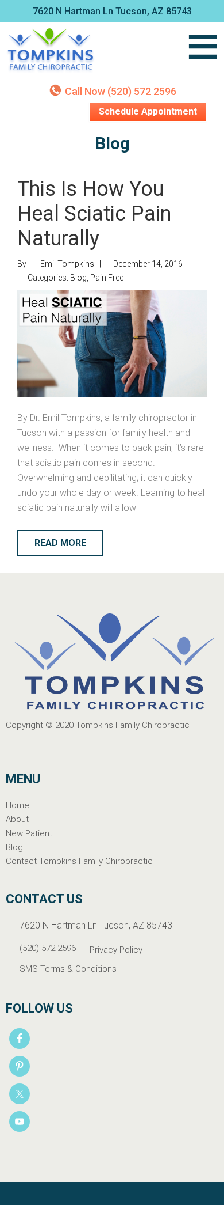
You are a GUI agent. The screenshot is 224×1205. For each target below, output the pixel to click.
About (17, 819)
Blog (78, 277)
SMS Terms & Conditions (68, 969)
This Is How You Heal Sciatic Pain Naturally (94, 214)
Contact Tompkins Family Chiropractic (79, 861)
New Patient (29, 833)
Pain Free (106, 277)
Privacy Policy (116, 950)
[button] (203, 51)
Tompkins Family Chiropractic (92, 51)
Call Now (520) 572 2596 (120, 91)
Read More (60, 542)
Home (17, 805)
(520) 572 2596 (48, 948)
